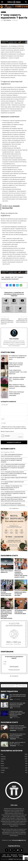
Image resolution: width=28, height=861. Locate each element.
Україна (3, 770)
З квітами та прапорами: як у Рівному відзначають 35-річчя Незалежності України (11, 487)
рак (12, 277)
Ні (5, 664)
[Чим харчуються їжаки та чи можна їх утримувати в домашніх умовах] (4, 736)
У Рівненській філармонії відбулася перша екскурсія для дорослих (7, 321)
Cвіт (2, 754)
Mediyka (11, 859)
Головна (3, 9)
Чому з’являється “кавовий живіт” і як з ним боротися (18, 371)
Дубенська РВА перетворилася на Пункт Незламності (21, 320)
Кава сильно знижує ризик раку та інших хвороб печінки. (16, 364)
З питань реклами (6, 856)
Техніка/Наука (4, 768)
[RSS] (14, 850)
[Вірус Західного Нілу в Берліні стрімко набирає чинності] (4, 389)
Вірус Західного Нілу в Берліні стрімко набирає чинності (17, 386)
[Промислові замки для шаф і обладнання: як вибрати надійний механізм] (4, 705)
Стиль (2, 765)
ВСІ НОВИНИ (13, 508)
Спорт (2, 772)
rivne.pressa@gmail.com (19, 840)
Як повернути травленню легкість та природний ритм (17, 357)
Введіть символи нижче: (7, 431)
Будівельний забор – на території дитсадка (21, 593)
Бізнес (2, 763)
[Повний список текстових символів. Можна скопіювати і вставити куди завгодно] (4, 727)
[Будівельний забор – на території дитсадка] (21, 585)
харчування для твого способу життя (9, 279)
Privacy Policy (22, 856)
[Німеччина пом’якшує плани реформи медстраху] (4, 396)
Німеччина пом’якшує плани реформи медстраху (16, 393)
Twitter (20, 311)
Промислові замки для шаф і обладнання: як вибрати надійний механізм (11, 460)
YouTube (22, 303)
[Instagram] (10, 850)
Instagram (8, 311)
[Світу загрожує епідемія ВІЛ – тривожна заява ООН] (4, 382)
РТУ (16, 277)
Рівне (2, 761)
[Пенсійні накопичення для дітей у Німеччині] (7, 585)
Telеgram (5, 303)
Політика (3, 756)
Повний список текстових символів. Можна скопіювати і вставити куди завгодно (17, 727)
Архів (4, 854)
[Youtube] (21, 850)
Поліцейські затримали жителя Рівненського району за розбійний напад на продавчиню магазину (13, 473)
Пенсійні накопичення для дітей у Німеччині (6, 593)
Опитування (14, 854)
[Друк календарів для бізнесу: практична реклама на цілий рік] (4, 696)
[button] (26, 2)
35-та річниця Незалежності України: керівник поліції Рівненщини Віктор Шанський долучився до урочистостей (14, 499)
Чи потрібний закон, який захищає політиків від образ (21, 612)
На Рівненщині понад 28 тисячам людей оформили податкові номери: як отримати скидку (13, 493)
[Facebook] (6, 850)
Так (5, 661)
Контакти (15, 856)
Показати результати (14, 669)
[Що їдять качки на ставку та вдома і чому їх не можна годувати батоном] (4, 744)
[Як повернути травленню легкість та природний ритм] (4, 360)
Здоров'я (8, 9)
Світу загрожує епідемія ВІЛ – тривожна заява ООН (17, 379)
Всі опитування (14, 676)
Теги (8, 854)
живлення (7, 277)
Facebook (14, 303)
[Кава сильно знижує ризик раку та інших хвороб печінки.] (4, 367)
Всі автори (21, 854)
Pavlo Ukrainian (7, 20)
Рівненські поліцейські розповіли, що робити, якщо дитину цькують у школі (21, 574)
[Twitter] (17, 850)
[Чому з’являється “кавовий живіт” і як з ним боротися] (4, 375)
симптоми (20, 277)
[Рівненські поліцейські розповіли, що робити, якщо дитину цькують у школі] (21, 563)
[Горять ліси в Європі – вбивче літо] (7, 563)
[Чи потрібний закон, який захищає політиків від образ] (21, 603)
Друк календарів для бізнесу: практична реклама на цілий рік (17, 696)
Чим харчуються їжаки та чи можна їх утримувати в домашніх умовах (17, 735)
